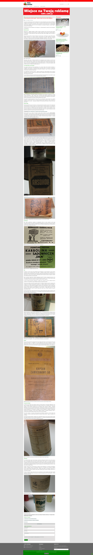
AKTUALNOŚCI (26, 6)
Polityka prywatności (42, 548)
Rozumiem (46, 553)
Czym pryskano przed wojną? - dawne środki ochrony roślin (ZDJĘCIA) (42, 17)
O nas (61, 0)
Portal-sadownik (26, 17)
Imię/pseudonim (26, 527)
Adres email (25, 530)
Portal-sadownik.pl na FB (28, 547)
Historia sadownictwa (31, 17)
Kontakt (67, 0)
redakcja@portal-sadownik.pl (29, 545)
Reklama (64, 0)
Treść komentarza (26, 533)
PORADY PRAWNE (42, 6)
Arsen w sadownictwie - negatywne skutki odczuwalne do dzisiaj (37, 111)
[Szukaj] (68, 4)
